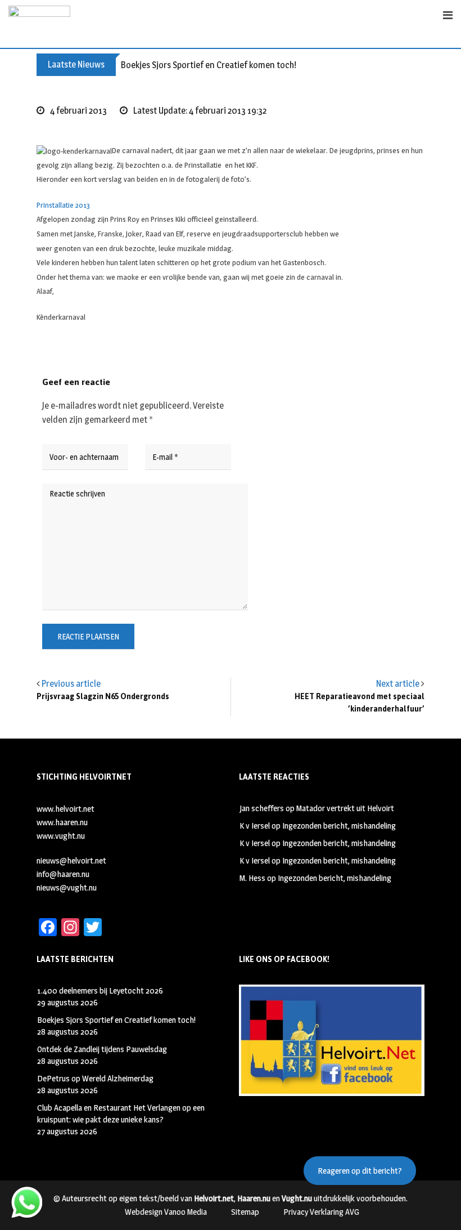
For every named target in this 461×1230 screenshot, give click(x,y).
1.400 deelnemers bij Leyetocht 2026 (100, 990)
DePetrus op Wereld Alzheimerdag (95, 1078)
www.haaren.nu (62, 822)
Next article (397, 683)
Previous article (71, 683)
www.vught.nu (61, 835)
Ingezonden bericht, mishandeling (339, 825)
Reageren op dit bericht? (360, 1170)
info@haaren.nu (63, 874)
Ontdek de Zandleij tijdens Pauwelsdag (102, 1049)
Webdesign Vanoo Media (166, 1211)
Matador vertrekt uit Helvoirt (345, 808)
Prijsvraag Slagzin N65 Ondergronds (103, 696)
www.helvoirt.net (65, 808)
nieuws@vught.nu (67, 887)
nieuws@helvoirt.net (71, 860)
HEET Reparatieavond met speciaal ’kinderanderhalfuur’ (359, 703)
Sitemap (245, 1211)
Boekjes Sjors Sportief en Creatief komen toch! (208, 65)
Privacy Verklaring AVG (321, 1211)
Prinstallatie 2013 (63, 204)
